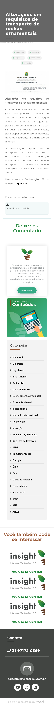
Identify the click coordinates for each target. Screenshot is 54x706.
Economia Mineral (22, 402)
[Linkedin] (35, 687)
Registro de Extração (24, 441)
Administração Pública (24, 434)
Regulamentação (21, 453)
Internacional (19, 408)
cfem (15, 498)
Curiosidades (19, 486)
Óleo (15, 466)
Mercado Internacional (25, 415)
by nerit (41, 701)
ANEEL (15, 511)
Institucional (35, 58)
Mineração (19, 52)
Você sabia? (18, 492)
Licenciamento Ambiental (26, 395)
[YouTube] (17, 687)
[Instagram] (26, 687)
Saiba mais (26, 290)
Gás (14, 473)
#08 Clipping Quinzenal (27, 596)
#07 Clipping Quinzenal (27, 621)
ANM (15, 447)
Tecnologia (18, 421)
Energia (16, 460)
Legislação (18, 58)
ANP (14, 505)
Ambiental (18, 383)
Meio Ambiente (21, 389)
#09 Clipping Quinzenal (27, 571)
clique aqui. (21, 183)
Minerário (35, 52)
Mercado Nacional (22, 479)
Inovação (27, 63)
